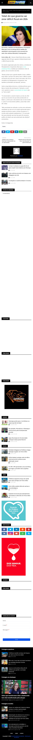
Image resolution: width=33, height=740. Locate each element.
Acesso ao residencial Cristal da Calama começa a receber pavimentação (19, 708)
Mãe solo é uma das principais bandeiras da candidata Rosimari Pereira (20, 661)
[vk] (4, 533)
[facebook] (4, 529)
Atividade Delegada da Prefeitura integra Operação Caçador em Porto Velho (19, 451)
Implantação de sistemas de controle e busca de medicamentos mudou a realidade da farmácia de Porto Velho (19, 716)
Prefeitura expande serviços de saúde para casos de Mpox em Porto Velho (19, 479)
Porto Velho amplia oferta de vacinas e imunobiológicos (19, 487)
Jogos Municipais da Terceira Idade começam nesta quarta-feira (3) (18, 439)
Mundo (10, 10)
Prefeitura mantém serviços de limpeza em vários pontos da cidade (19, 654)
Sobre (16, 733)
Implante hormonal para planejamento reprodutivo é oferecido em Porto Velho (19, 494)
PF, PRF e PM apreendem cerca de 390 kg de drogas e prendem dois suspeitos (20, 467)
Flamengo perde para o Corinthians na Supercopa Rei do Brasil (19, 422)
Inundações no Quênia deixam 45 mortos (20, 180)
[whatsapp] (22, 533)
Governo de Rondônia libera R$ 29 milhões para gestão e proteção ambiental (18, 669)
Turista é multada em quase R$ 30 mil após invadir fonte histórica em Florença (20, 167)
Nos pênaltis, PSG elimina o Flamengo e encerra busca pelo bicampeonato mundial (19, 430)
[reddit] (22, 529)
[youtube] (16, 533)
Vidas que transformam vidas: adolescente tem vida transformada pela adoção (15, 697)
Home (11, 733)
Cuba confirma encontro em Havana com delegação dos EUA (20, 174)
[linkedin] (16, 529)
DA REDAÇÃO (6, 700)
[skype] (28, 533)
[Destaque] (16, 687)
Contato (21, 733)
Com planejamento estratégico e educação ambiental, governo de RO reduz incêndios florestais (18, 726)
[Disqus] (16, 254)
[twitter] (10, 529)
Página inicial (6, 10)
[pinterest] (28, 529)
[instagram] (10, 533)
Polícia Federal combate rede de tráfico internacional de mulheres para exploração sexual (19, 459)
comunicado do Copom (20, 90)
